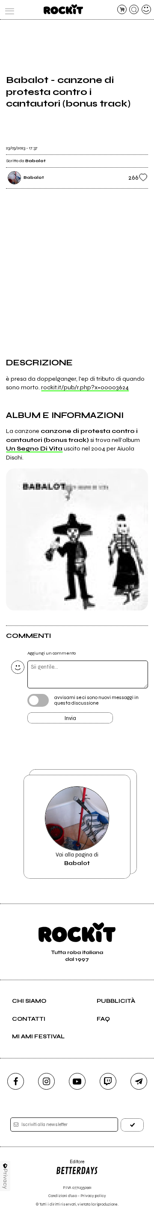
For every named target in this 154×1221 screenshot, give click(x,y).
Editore (70, 1164)
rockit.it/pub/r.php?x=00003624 (85, 387)
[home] (63, 9)
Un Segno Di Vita (34, 448)
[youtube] (77, 1081)
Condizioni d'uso (62, 1196)
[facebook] (15, 1081)
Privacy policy (93, 1196)
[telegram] (138, 1081)
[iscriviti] (132, 1125)
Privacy (5, 1179)
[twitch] (108, 1081)
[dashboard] (146, 9)
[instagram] (46, 1081)
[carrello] (122, 9)
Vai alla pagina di (77, 859)
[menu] (7, 9)
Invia (70, 718)
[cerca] (134, 9)
